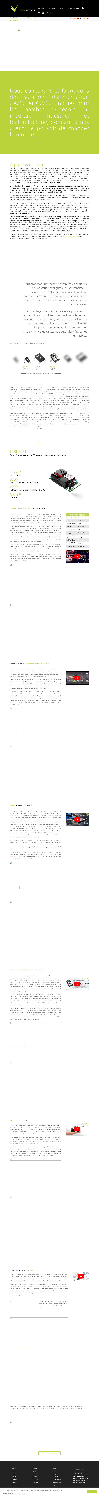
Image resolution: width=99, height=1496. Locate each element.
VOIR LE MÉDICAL (31, 588)
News (70, 8)
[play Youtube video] (77, 556)
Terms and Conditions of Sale (80, 1478)
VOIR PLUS (14, 887)
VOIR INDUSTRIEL (17, 588)
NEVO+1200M (35, 1482)
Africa (54, 1468)
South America (57, 1482)
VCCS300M (35, 1474)
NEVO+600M (35, 1479)
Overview (13, 1468)
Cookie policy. (25, 1493)
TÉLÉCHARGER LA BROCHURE (49, 1453)
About (61, 8)
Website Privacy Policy (79, 1480)
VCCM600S (14, 1479)
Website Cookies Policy (79, 1482)
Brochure (51, 13)
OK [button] (92, 1492)
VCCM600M (35, 1476)
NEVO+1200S (14, 1485)
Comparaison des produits (49, 443)
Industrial (41, 8)
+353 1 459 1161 (78, 1469)
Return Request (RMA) (79, 1476)
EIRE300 (13, 1471)
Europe (55, 1474)
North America (57, 1479)
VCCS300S (13, 1476)
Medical (52, 8)
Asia (54, 1471)
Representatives (57, 1485)
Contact (76, 8)
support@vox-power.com (80, 1473)
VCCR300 (13, 1474)
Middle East (56, 1476)
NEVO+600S (14, 1482)
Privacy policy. (18, 1493)
